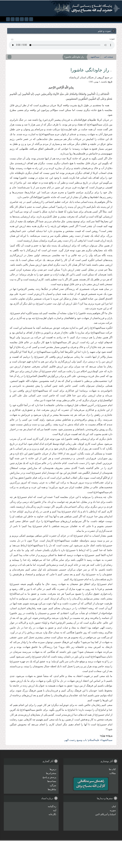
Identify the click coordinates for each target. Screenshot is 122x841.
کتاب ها (112, 769)
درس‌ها (53, 769)
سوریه (113, 810)
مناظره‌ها (52, 789)
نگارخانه (52, 814)
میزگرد (53, 785)
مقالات (112, 773)
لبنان (114, 806)
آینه (54, 810)
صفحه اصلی (107, 57)
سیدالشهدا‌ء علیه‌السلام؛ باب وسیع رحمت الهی (93, 57)
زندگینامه (52, 806)
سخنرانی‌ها (51, 773)
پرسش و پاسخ (49, 777)
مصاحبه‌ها (51, 781)
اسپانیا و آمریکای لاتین (105, 814)
